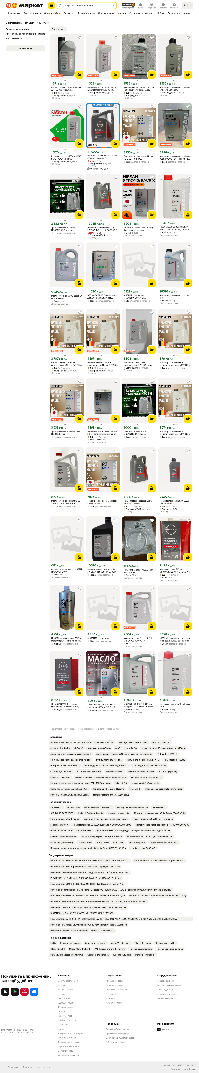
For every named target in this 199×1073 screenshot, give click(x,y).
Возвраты (110, 998)
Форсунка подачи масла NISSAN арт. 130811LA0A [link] (66, 570)
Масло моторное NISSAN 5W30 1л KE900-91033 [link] (175, 502)
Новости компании (166, 981)
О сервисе (111, 994)
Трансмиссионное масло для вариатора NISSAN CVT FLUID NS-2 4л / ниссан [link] (101, 706)
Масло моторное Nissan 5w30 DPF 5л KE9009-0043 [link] (138, 639)
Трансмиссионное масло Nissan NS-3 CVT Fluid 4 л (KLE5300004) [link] (138, 157)
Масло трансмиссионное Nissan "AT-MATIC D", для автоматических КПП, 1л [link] (175, 88)
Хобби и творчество (67, 1020)
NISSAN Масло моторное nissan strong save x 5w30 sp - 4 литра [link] (175, 639)
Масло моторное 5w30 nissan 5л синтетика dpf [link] (66, 297)
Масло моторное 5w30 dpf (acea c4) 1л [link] (175, 705)
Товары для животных (68, 1042)
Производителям (165, 989)
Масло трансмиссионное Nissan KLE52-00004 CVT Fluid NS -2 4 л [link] (175, 157)
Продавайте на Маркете (117, 1033)
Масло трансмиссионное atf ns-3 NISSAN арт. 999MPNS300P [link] (102, 570)
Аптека (61, 1011)
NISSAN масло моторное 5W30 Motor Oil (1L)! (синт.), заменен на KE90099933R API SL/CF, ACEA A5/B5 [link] (66, 639)
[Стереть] (113, 5)
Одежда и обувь (65, 1003)
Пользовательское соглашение (37, 1067)
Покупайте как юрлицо (116, 989)
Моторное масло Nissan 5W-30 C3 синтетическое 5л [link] (102, 156)
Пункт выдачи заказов (167, 994)
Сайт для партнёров (115, 1042)
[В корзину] (79, 74)
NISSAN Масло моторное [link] (99, 638)
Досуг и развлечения (68, 981)
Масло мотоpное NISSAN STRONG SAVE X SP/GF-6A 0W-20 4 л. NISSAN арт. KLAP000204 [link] (174, 570)
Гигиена (61, 994)
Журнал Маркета (114, 1003)
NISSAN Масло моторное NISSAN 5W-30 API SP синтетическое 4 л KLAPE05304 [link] (139, 296)
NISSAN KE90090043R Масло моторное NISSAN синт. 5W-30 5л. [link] (138, 705)
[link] (82, 742)
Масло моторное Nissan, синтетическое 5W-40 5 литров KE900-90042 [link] (139, 363)
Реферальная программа (169, 985)
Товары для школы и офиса (70, 1033)
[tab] (14, 13)
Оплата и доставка (114, 985)
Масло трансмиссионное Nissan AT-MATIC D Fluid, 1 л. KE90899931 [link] (66, 88)
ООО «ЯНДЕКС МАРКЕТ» (184, 1065)
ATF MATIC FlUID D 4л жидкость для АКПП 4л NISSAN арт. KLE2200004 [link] (102, 296)
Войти (187, 5)
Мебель (61, 985)
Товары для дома (66, 1007)
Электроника (64, 998)
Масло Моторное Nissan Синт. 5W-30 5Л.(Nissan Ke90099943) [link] (102, 228)
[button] (58, 29)
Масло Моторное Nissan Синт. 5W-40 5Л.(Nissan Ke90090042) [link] (138, 502)
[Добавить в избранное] (80, 38)
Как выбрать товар (115, 981)
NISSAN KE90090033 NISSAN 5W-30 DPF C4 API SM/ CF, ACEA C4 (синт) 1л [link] (175, 228)
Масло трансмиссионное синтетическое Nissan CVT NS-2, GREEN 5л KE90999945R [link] (66, 363)
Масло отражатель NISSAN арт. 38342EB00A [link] (138, 571)
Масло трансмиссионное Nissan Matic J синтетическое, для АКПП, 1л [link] (139, 88)
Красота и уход (65, 1016)
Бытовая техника (66, 989)
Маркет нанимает (165, 998)
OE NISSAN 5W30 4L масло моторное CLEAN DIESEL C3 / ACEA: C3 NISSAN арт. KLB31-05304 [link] (65, 705)
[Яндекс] (192, 1069)
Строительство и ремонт (70, 1046)
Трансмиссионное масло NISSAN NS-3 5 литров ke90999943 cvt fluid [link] (63, 228)
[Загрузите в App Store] (5, 995)
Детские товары (65, 1051)
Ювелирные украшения (69, 1055)
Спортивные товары (67, 1038)
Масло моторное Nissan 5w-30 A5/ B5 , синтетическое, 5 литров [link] (65, 502)
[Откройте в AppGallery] (24, 995)
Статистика (13, 1067)
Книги (61, 1029)
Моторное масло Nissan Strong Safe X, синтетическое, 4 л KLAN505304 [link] (138, 228)
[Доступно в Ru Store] (34, 995)
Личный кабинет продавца (118, 1029)
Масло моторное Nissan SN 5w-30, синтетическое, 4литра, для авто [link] (102, 432)
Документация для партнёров (120, 1038)
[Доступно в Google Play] (15, 995)
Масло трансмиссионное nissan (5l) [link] (175, 296)
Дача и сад (63, 1024)
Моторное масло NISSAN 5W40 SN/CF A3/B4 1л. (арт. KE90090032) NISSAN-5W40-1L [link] (66, 157)
